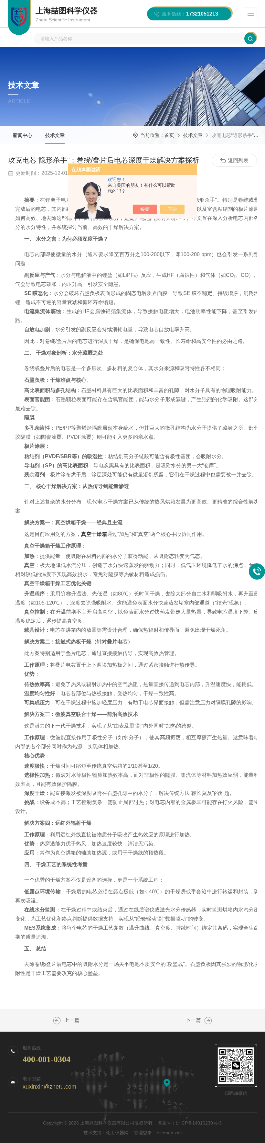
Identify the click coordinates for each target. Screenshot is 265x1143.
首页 (169, 135)
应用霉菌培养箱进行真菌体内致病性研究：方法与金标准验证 (57, 1020)
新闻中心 (22, 135)
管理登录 (143, 1132)
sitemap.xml (169, 1132)
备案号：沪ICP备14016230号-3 (190, 1123)
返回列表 (238, 160)
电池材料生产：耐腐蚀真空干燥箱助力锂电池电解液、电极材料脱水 (208, 1020)
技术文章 (55, 135)
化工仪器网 (117, 1132)
